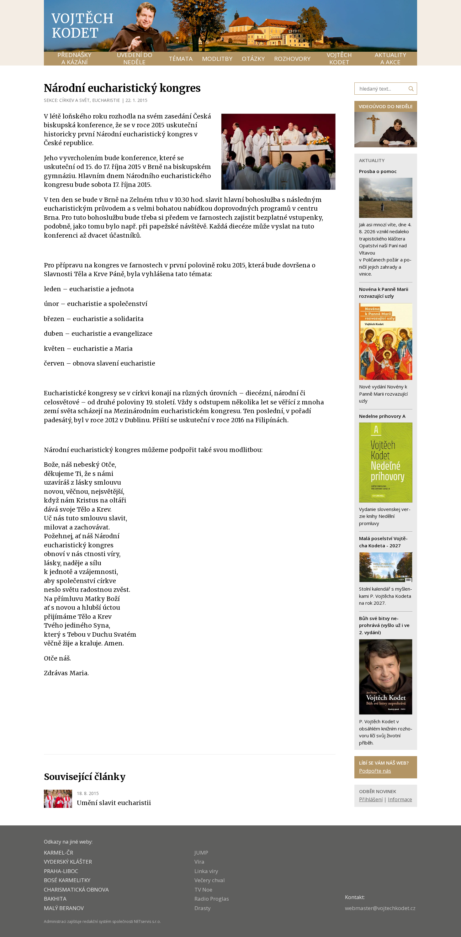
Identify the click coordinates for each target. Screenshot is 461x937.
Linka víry (206, 871)
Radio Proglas (211, 898)
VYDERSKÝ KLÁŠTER (68, 861)
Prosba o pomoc (378, 171)
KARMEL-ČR (58, 852)
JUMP (201, 852)
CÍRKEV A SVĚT (74, 100)
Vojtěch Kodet (83, 26)
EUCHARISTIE (106, 100)
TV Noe (203, 889)
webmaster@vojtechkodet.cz (380, 908)
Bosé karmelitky (67, 880)
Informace (400, 799)
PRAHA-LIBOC (61, 871)
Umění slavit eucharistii (114, 803)
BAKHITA (55, 898)
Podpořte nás (375, 770)
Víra (199, 861)
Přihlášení (371, 799)
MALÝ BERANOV (64, 908)
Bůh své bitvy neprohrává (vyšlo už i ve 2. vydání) (384, 625)
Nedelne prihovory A (382, 416)
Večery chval (209, 880)
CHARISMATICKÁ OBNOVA (76, 889)
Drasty (202, 908)
